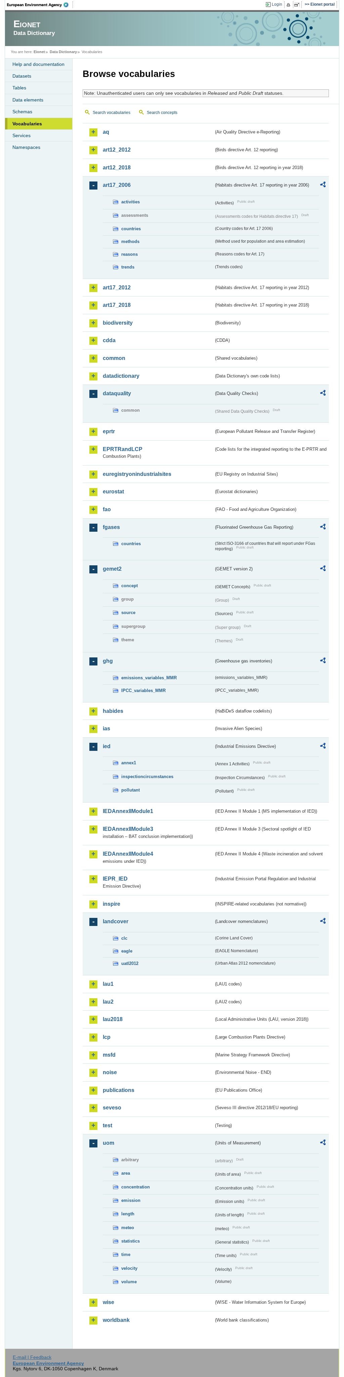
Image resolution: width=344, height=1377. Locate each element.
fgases (111, 527)
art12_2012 (117, 150)
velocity (129, 1268)
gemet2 (112, 569)
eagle (126, 951)
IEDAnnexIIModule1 (128, 811)
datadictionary (121, 376)
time (125, 1254)
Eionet (39, 52)
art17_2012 (117, 287)
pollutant (130, 790)
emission (130, 1200)
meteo (127, 1227)
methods (130, 241)
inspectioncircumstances (147, 776)
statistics (130, 1241)
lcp (107, 1037)
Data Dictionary (63, 52)
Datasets (21, 76)
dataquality (117, 393)
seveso (112, 1107)
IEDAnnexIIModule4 (128, 854)
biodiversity (118, 323)
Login (277, 4)
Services (21, 135)
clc (124, 938)
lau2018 (113, 1019)
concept (129, 585)
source (128, 612)
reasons (129, 254)
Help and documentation (38, 64)
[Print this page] (289, 4)
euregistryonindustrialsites (137, 474)
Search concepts (162, 113)
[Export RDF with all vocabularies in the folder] (323, 185)
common (114, 358)
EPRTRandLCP (122, 449)
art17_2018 (117, 305)
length (127, 1213)
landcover (115, 921)
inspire (111, 904)
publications (118, 1090)
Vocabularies (27, 123)
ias (106, 728)
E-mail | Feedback (32, 1357)
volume (129, 1281)
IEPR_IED (115, 879)
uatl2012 (129, 963)
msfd (109, 1055)
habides (113, 711)
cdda (109, 340)
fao (107, 509)
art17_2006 (117, 185)
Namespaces (26, 147)
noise (110, 1072)
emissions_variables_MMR (149, 677)
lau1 (108, 984)
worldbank (116, 1320)
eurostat (113, 491)
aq (106, 132)
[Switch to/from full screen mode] (298, 4)
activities (130, 201)
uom (108, 1143)
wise (108, 1302)
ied (107, 746)
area (125, 1173)
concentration (135, 1186)
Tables (19, 87)
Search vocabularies (111, 113)
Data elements (27, 100)
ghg (108, 661)
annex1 (128, 762)
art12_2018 (117, 167)
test (107, 1125)
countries (131, 228)
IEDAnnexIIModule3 (128, 829)
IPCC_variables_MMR (143, 690)
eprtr (109, 431)
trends (127, 267)
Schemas (22, 111)
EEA (40, 4)
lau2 (108, 1002)
